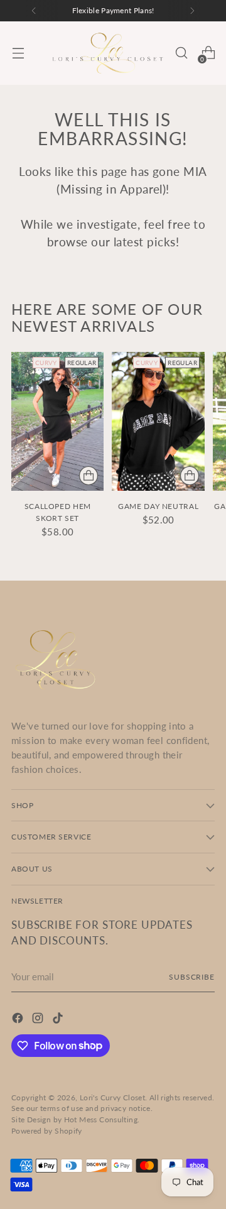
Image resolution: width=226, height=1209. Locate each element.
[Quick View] (88, 476)
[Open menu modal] (18, 53)
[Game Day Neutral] (158, 421)
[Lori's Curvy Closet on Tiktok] (59, 1020)
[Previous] (34, 10)
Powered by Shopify (46, 1130)
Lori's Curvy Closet (112, 1097)
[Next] (192, 10)
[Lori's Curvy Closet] (108, 53)
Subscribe (192, 977)
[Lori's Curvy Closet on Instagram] (38, 1020)
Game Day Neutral (158, 506)
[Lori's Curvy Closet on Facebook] (18, 1020)
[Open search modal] (181, 53)
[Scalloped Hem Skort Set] (57, 421)
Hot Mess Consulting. (102, 1119)
